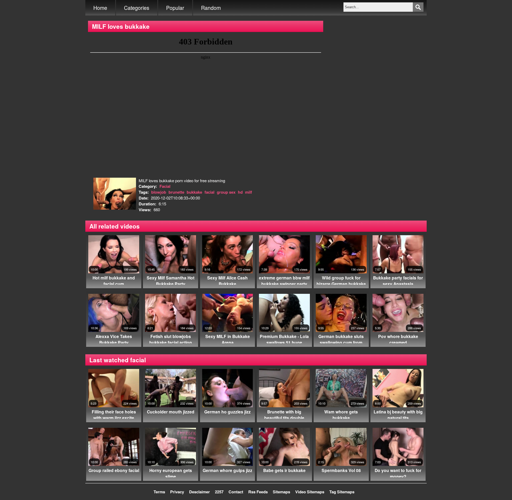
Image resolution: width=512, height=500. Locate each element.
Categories (136, 7)
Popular (175, 7)
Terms (159, 492)
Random (211, 7)
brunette (176, 192)
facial (209, 192)
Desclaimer (199, 492)
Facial (164, 186)
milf (248, 192)
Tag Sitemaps (341, 492)
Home (100, 7)
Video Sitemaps (309, 492)
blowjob (158, 192)
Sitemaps (281, 492)
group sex (226, 192)
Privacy (177, 492)
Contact (236, 492)
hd (240, 192)
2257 (219, 492)
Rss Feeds (258, 492)
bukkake (194, 192)
